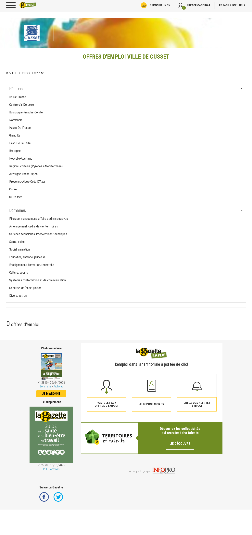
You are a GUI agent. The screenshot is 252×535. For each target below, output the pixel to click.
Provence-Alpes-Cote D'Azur (27, 181)
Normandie (15, 120)
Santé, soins (17, 242)
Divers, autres (18, 295)
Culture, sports (18, 272)
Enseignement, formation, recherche (31, 265)
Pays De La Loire (20, 143)
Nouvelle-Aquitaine (20, 158)
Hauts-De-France (20, 128)
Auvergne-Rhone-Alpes (23, 174)
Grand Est (15, 135)
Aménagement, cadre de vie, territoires (33, 226)
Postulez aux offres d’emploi (106, 404)
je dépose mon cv (151, 404)
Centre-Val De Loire (21, 105)
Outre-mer (15, 197)
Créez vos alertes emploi (196, 404)
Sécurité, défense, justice (25, 288)
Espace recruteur (232, 5)
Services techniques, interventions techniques (38, 234)
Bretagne (15, 151)
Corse (13, 189)
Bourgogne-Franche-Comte (26, 112)
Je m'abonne (51, 394)
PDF (45, 469)
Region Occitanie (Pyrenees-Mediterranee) (36, 166)
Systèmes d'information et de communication (37, 280)
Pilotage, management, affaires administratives (38, 219)
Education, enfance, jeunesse (27, 257)
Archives (58, 386)
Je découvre (180, 443)
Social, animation (19, 249)
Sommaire (45, 386)
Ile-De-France (17, 97)
